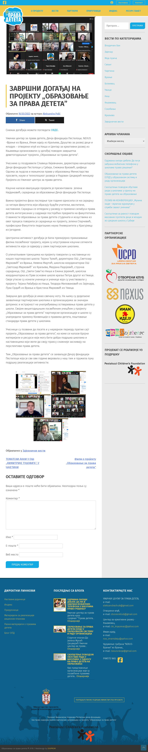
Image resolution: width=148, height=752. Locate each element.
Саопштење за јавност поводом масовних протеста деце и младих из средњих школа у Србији (123, 217)
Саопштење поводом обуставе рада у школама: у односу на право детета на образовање (121, 190)
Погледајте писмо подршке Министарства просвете (99, 700)
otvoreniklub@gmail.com (124, 614)
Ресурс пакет (133, 11)
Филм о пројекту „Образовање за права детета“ (81, 463)
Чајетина (109, 71)
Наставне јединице (14, 599)
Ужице (108, 90)
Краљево (109, 115)
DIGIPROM (52, 748)
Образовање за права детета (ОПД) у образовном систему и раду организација (121, 177)
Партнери (72, 11)
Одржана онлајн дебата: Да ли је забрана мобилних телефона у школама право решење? (122, 164)
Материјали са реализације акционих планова (19, 617)
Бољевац (110, 83)
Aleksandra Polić (51, 113)
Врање (108, 77)
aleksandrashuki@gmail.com (118, 605)
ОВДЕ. (55, 130)
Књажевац (110, 102)
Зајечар (109, 51)
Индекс (113, 11)
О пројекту (37, 11)
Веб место (12, 554)
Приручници (93, 11)
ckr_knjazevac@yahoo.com (125, 626)
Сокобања (110, 109)
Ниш (107, 96)
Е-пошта (12, 545)
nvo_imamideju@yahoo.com (118, 638)
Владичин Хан (112, 45)
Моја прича (111, 58)
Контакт (139, 2)
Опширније (73, 621)
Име (9, 537)
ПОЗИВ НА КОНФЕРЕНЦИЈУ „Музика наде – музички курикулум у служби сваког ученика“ (123, 204)
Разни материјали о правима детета (20, 626)
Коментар (13, 498)
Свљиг (108, 64)
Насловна (123, 2)
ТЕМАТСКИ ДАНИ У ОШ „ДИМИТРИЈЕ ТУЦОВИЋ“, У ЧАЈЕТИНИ (22, 463)
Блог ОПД (9, 633)
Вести (55, 11)
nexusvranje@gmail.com (124, 651)
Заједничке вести (34, 450)
